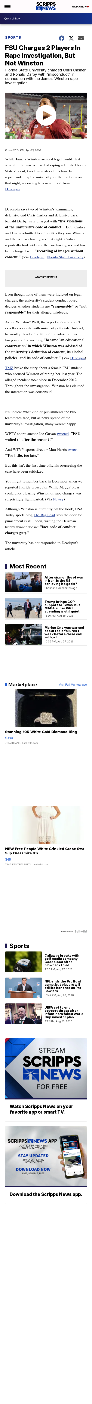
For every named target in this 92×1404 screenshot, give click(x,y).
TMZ (9, 367)
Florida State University (65, 256)
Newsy (58, 499)
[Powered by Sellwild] (80, 931)
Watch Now (79, 6)
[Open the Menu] (7, 6)
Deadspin (12, 188)
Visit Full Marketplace (73, 684)
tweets (72, 449)
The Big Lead (44, 514)
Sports (13, 37)
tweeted (63, 433)
